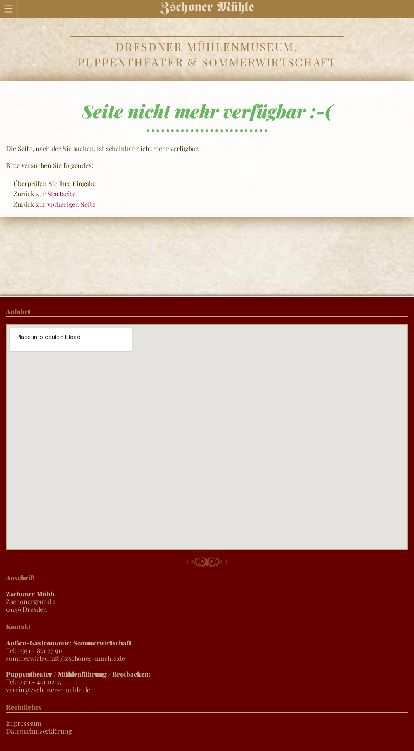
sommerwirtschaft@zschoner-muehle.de (65, 658)
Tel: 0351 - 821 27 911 (68, 647)
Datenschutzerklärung (39, 731)
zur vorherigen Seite (65, 204)
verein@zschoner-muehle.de (48, 689)
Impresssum (23, 723)
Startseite (61, 193)
